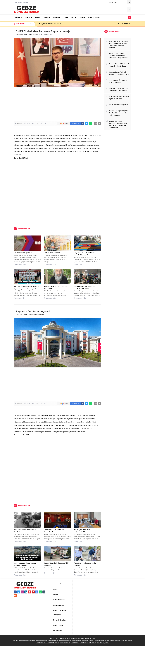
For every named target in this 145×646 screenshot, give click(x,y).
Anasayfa (18, 34)
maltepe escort (104, 641)
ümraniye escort (45, 643)
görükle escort (58, 641)
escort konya (75, 643)
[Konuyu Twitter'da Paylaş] (86, 123)
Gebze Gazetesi (90, 638)
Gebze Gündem (65, 638)
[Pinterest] (33, 591)
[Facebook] (15, 591)
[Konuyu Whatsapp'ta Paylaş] (90, 123)
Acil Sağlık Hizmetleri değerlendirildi (82, 531)
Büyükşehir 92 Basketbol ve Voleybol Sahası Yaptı (84, 254)
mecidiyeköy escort (103, 643)
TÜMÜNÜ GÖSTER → (124, 24)
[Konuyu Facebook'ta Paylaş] (82, 123)
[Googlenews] (36, 591)
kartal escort (123, 641)
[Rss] (15, 595)
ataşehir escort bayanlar (21, 641)
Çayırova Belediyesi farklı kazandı (26, 286)
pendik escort (114, 641)
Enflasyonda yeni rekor (52, 253)
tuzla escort (85, 641)
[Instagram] (22, 591)
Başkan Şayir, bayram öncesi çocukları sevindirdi (85, 287)
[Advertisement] (57, 104)
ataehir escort (94, 641)
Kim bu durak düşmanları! (23, 253)
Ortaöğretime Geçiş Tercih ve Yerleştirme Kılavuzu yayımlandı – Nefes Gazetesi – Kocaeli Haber (70, 24)
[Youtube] (29, 591)
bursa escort (67, 641)
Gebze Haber (54, 638)
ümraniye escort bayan (36, 641)
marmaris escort (65, 643)
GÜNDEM (24, 34)
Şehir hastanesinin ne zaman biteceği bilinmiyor (25, 564)
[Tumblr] (43, 591)
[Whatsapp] (40, 591)
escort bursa (48, 641)
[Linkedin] (25, 591)
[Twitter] (18, 591)
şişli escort (92, 643)
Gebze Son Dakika (77, 638)
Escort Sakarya (76, 641)
